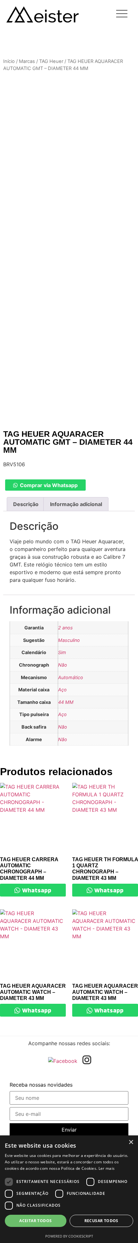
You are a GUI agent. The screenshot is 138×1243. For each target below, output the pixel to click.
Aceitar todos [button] (35, 1220)
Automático (70, 677)
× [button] (130, 1142)
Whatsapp (36, 890)
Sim (62, 652)
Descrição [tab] (26, 504)
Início (9, 61)
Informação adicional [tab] (76, 504)
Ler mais (107, 1168)
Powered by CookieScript (69, 1236)
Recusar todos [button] (101, 1220)
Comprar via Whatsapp (49, 485)
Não (62, 665)
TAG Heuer (51, 61)
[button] (45, 485)
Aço (62, 689)
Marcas (27, 61)
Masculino (69, 640)
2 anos (65, 627)
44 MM (65, 702)
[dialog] (69, 1189)
